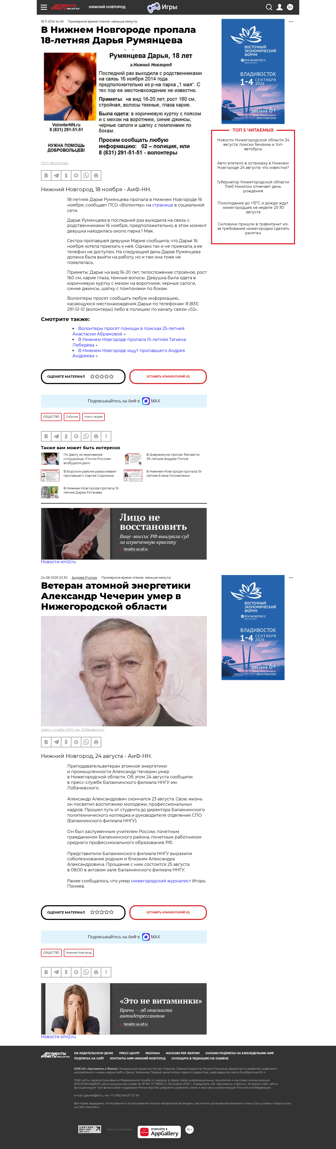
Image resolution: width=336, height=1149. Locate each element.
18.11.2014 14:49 (52, 21)
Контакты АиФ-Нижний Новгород (137, 1058)
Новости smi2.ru (58, 561)
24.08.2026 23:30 (54, 577)
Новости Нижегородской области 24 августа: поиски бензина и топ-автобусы (253, 144)
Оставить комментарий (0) (168, 376)
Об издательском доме (93, 1053)
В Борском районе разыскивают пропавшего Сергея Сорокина (90, 473)
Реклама (152, 1053)
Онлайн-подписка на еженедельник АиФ (240, 1053)
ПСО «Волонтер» (55, 163)
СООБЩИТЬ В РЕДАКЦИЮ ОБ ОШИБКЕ (200, 1058)
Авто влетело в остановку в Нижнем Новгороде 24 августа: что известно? (253, 165)
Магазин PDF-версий (183, 1053)
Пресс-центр (129, 1053)
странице (162, 205)
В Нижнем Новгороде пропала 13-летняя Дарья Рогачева (91, 490)
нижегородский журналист (161, 880)
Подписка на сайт (89, 1058)
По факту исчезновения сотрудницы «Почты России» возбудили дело (87, 459)
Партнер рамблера (119, 1129)
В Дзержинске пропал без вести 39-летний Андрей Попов (173, 457)
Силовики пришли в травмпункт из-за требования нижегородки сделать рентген (253, 228)
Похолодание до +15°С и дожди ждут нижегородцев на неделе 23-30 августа (253, 207)
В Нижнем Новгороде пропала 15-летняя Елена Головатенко (174, 473)
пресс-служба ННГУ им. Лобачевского (72, 730)
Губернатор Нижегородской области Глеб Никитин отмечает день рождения (253, 186)
